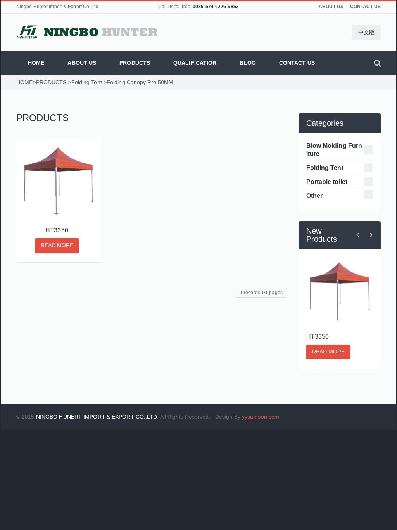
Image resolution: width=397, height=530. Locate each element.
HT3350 (56, 230)
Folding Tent (86, 82)
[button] (366, 32)
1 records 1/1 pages (261, 292)
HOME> (26, 82)
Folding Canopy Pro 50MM (140, 82)
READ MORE (57, 245)
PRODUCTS (51, 82)
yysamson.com (260, 417)
